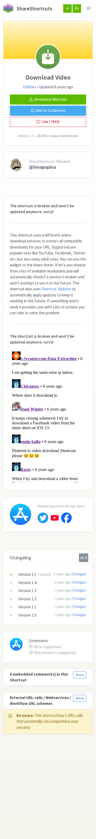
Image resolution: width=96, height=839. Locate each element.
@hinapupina (42, 167)
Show (79, 675)
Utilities (29, 86)
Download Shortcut (50, 99)
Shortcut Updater (56, 288)
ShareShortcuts (33, 8)
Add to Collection (50, 110)
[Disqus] (48, 415)
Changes (79, 574)
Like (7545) (50, 121)
